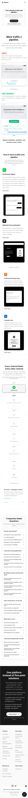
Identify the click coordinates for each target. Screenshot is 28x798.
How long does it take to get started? (12, 535)
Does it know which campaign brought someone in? (12, 561)
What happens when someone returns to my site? (13, 591)
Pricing (4, 759)
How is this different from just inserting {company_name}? (13, 587)
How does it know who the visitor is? (12, 558)
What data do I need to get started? (12, 543)
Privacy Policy (14, 796)
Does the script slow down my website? (13, 628)
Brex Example (6, 774)
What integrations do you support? (12, 633)
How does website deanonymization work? (12, 606)
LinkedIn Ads (6, 757)
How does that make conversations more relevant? (13, 565)
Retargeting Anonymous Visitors (18, 737)
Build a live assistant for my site (14, 23)
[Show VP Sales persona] (14, 136)
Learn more (7, 499)
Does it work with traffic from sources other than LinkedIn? (12, 595)
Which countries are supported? (11, 609)
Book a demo (13, 715)
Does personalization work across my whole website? (12, 580)
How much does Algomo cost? (11, 623)
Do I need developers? (9, 538)
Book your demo (14, 20)
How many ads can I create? (10, 653)
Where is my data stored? (10, 631)
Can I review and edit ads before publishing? (11, 656)
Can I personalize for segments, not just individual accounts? (13, 584)
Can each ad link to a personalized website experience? (12, 650)
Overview (5, 735)
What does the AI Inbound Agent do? (12, 555)
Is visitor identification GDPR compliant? (13, 611)
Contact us (18, 770)
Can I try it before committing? (11, 545)
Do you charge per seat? (9, 626)
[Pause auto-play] (23, 503)
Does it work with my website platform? (13, 540)
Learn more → (6, 191)
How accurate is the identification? (12, 614)
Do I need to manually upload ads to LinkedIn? (12, 646)
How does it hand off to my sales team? (13, 568)
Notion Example (7, 777)
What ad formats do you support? (11, 643)
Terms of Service (14, 793)
